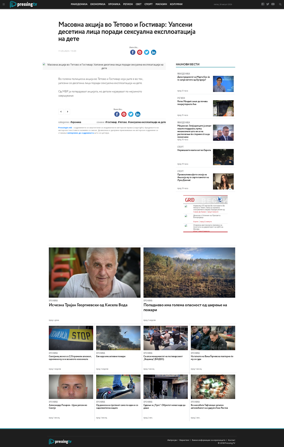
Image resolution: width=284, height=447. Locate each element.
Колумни (176, 4)
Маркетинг (184, 440)
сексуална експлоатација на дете (148, 122)
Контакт (231, 440)
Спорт (149, 4)
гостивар (112, 122)
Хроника (114, 4)
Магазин (161, 4)
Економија (97, 4)
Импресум (172, 440)
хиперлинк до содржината (80, 133)
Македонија (79, 4)
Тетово (123, 122)
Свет (139, 4)
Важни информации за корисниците (208, 440)
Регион (128, 4)
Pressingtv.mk (65, 127)
